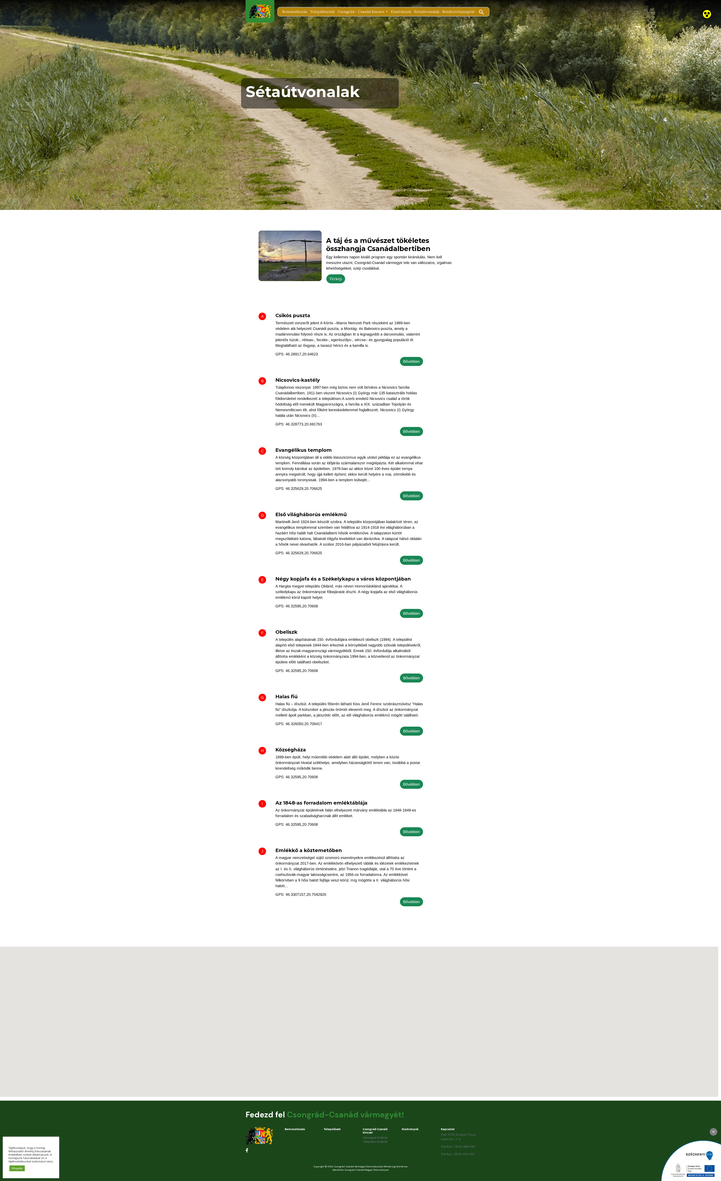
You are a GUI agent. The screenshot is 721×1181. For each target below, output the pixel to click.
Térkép (336, 278)
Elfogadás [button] (17, 1168)
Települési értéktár (375, 1142)
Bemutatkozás (294, 11)
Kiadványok (401, 11)
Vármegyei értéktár (375, 1138)
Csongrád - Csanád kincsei (361, 11)
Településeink (322, 11)
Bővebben (411, 361)
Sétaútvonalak (426, 11)
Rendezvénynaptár (458, 11)
